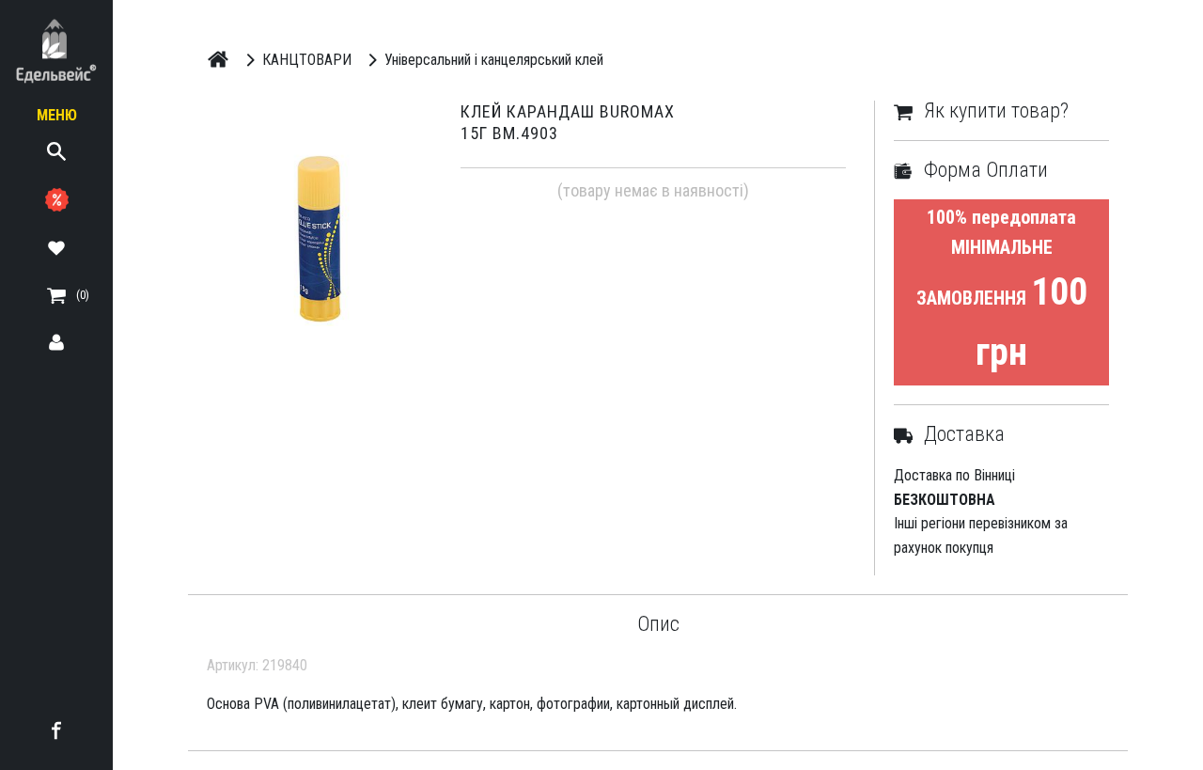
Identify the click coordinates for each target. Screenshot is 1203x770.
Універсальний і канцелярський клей (493, 60)
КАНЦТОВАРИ (307, 60)
